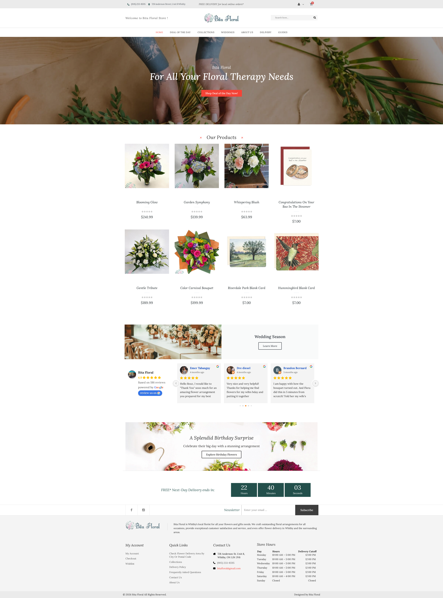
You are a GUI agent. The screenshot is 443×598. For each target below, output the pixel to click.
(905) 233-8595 (225, 562)
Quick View (161, 182)
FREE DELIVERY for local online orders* (221, 4)
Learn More (270, 346)
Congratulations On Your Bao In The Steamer (246, 204)
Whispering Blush (196, 202)
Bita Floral (145, 372)
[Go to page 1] (240, 405)
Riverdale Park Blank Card (196, 288)
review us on (148, 393)
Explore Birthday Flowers (221, 454)
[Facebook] (131, 510)
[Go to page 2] (243, 405)
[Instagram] (144, 510)
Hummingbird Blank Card (246, 288)
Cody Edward (199, 368)
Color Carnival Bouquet (147, 288)
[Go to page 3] (245, 405)
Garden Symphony (147, 202)
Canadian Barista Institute (297, 368)
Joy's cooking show (249, 368)
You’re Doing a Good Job (296, 288)
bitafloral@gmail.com (229, 568)
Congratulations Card (296, 202)
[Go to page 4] (248, 405)
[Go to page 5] (251, 405)
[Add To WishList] (161, 172)
